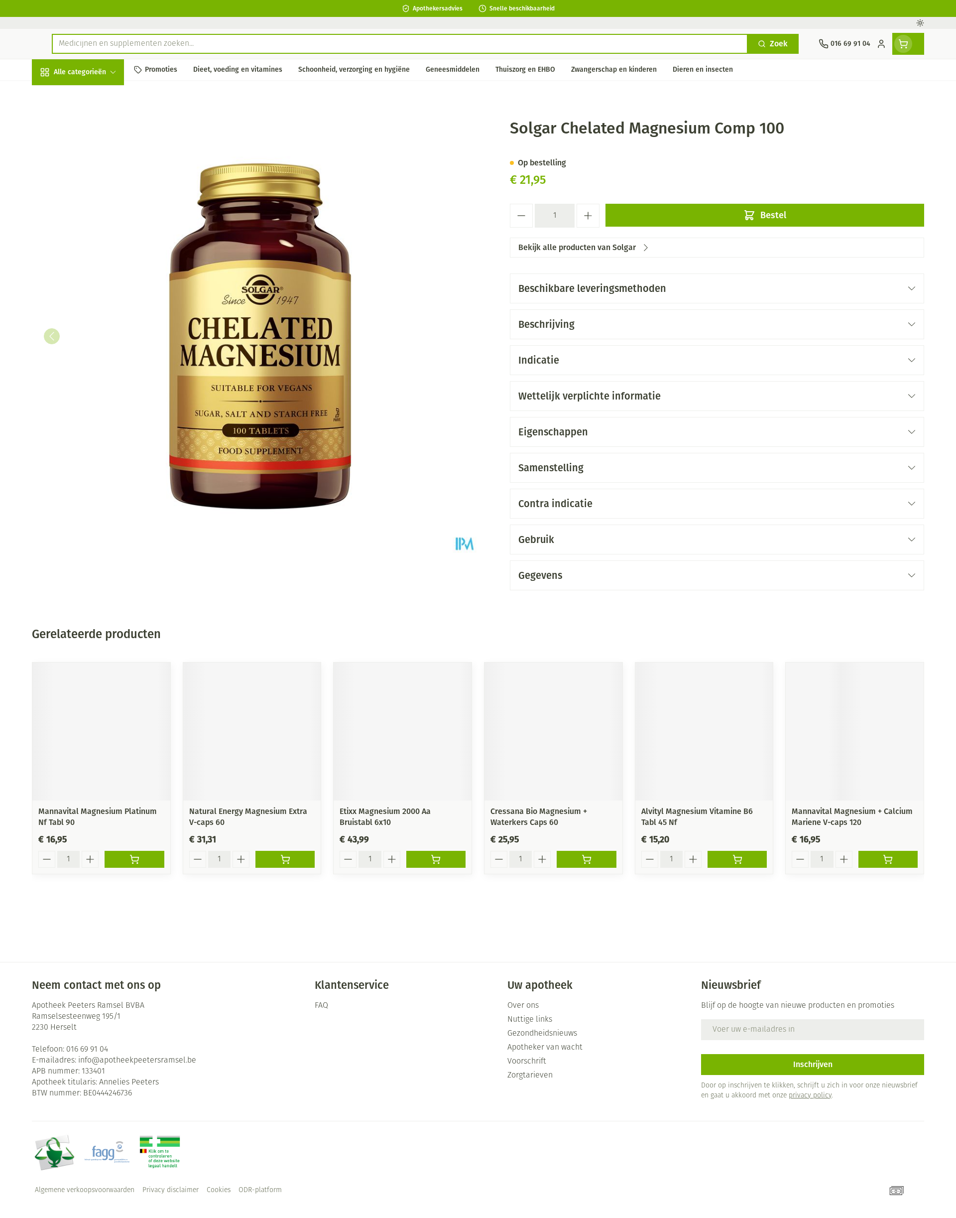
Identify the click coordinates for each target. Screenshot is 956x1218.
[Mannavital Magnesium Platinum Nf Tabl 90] (101, 732)
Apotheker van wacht (545, 1048)
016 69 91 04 (87, 1050)
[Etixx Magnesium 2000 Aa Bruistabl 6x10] (403, 732)
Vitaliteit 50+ (95, 229)
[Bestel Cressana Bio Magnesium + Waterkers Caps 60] (586, 859)
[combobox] (400, 44)
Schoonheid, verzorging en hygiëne (95, 125)
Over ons (523, 1006)
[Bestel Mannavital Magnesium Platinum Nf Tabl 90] (134, 859)
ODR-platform (260, 1190)
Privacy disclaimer (170, 1190)
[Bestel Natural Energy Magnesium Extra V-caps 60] (285, 859)
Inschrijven (813, 1064)
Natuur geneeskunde (95, 256)
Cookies (219, 1190)
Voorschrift (526, 1062)
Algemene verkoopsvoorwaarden (84, 1190)
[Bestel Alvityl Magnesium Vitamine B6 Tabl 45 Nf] (737, 859)
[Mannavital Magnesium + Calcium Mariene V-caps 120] (855, 732)
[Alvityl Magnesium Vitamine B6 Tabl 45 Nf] (704, 732)
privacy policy (810, 1095)
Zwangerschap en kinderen (95, 197)
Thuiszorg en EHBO (95, 282)
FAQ (321, 1006)
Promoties (58, 95)
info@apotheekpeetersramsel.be (137, 1061)
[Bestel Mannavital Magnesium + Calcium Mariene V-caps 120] (888, 859)
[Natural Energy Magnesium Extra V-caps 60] (252, 732)
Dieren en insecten (95, 309)
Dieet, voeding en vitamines (95, 161)
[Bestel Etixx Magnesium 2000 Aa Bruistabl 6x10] (436, 859)
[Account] (881, 44)
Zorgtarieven (530, 1076)
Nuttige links (529, 1020)
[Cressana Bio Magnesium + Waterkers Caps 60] (553, 732)
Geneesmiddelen (95, 336)
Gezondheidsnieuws (542, 1034)
